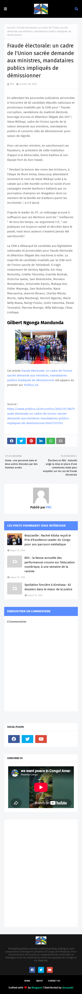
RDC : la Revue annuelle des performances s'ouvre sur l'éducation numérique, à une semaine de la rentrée (49, 564)
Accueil (11, 27)
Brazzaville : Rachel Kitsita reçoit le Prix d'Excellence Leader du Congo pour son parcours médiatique (47, 540)
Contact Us (54, 981)
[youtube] (41, 739)
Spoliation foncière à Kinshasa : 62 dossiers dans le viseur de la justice (48, 587)
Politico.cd (31, 385)
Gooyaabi (67, 987)
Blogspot (36, 987)
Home (27, 981)
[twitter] (27, 739)
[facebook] (14, 739)
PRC (12, 83)
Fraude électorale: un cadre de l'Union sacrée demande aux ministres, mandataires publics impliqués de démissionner (39, 375)
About (39, 981)
